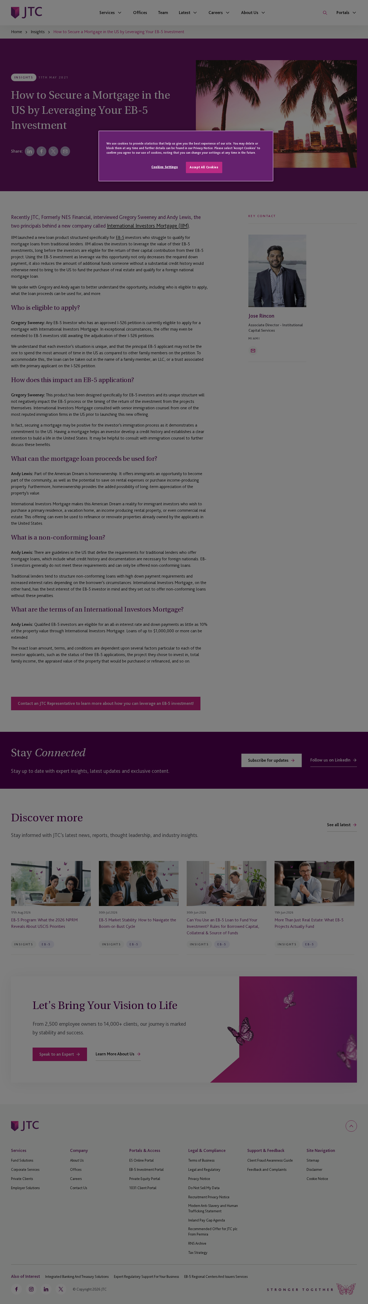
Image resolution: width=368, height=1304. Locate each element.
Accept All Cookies (204, 167)
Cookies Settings (164, 167)
